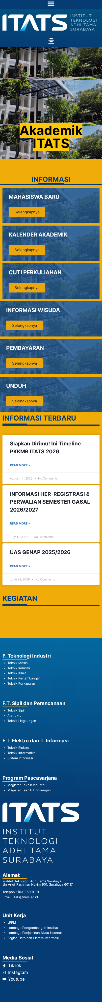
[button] (51, 41)
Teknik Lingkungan (21, 721)
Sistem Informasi (20, 758)
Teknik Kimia (16, 673)
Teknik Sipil (16, 710)
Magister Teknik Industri (26, 785)
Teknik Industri (18, 668)
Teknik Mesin (17, 663)
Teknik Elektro (18, 748)
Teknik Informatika (21, 753)
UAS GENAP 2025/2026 (40, 552)
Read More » (20, 465)
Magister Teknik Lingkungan (29, 790)
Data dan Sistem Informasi (39, 938)
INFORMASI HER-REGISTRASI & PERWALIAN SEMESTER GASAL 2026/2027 (50, 502)
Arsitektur (15, 715)
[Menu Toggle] (51, 3)
